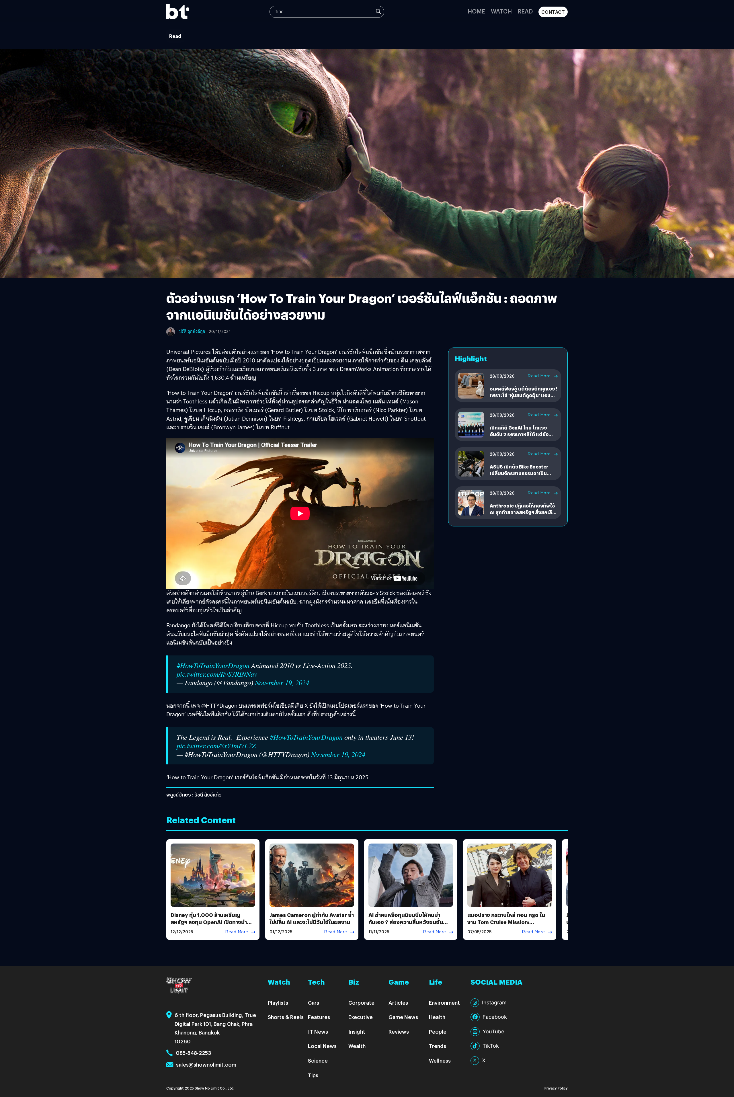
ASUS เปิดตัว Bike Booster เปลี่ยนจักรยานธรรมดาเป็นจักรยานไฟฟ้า (519, 473)
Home (476, 11)
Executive (360, 1016)
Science (318, 1060)
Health (437, 1016)
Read (525, 11)
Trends (437, 1045)
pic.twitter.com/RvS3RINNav (217, 674)
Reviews (399, 1031)
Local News (322, 1045)
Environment (444, 1002)
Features (319, 1016)
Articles (398, 1002)
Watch (501, 11)
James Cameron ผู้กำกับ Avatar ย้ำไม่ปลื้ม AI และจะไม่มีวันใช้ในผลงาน (312, 918)
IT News (318, 1031)
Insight (356, 1031)
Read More (539, 376)
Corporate (361, 1002)
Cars (313, 1002)
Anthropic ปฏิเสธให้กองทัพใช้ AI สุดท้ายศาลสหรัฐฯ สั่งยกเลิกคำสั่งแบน (522, 512)
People (437, 1031)
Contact (553, 12)
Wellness (440, 1060)
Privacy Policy (556, 1088)
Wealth (357, 1045)
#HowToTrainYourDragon (213, 665)
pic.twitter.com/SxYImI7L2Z (216, 745)
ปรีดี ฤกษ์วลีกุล (192, 331)
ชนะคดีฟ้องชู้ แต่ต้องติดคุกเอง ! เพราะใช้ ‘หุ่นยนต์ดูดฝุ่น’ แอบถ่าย (523, 395)
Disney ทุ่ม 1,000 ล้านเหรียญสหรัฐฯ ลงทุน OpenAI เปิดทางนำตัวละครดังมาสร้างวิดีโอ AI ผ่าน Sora (212, 922)
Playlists (278, 1002)
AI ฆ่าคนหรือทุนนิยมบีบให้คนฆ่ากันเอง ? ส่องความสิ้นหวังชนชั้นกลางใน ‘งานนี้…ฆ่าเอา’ (405, 922)
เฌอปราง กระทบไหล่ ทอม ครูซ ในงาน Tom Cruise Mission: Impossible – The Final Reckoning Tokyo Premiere (506, 925)
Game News (403, 1016)
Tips (313, 1075)
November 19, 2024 (282, 682)
